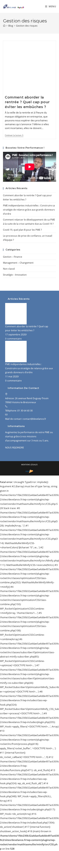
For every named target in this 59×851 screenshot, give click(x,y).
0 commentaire (13, 338)
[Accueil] (4, 25)
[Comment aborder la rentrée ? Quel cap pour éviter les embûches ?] (16, 313)
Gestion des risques (27, 25)
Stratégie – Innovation (15, 274)
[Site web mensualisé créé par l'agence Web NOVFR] (29, 471)
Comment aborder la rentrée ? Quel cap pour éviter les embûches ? (27, 102)
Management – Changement (18, 262)
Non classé (9, 268)
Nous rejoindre (14, 447)
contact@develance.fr (34, 418)
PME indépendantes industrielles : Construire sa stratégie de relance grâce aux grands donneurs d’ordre (29, 209)
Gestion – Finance (12, 256)
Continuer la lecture (14, 135)
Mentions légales (29, 464)
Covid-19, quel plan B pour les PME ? (22, 229)
